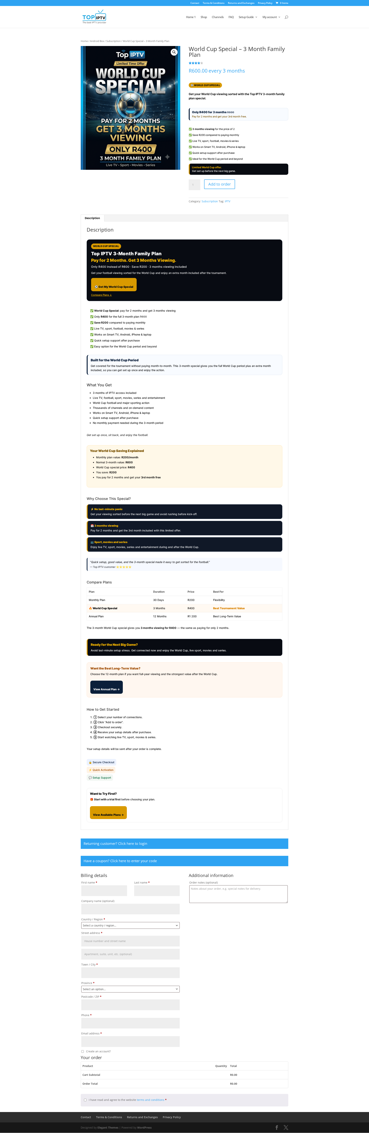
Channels (218, 17)
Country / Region (93, 919)
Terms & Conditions (213, 3)
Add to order (219, 184)
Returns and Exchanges (241, 3)
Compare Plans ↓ (101, 294)
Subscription (113, 41)
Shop (204, 17)
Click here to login (132, 843)
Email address (91, 1033)
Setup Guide (246, 17)
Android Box (97, 41)
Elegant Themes (107, 1127)
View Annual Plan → (106, 689)
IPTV (227, 201)
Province (88, 983)
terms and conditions (150, 1100)
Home (84, 41)
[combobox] (130, 925)
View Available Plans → (108, 814)
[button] (174, 52)
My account (270, 17)
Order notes (203, 882)
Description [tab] (92, 218)
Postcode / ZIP (91, 996)
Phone (86, 1015)
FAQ (231, 17)
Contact (194, 3)
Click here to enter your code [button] (133, 861)
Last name (142, 882)
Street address (91, 933)
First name (89, 882)
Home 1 (191, 17)
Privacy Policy (265, 3)
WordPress (144, 1127)
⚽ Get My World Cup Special (114, 286)
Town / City (89, 964)
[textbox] (130, 925)
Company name (97, 901)
